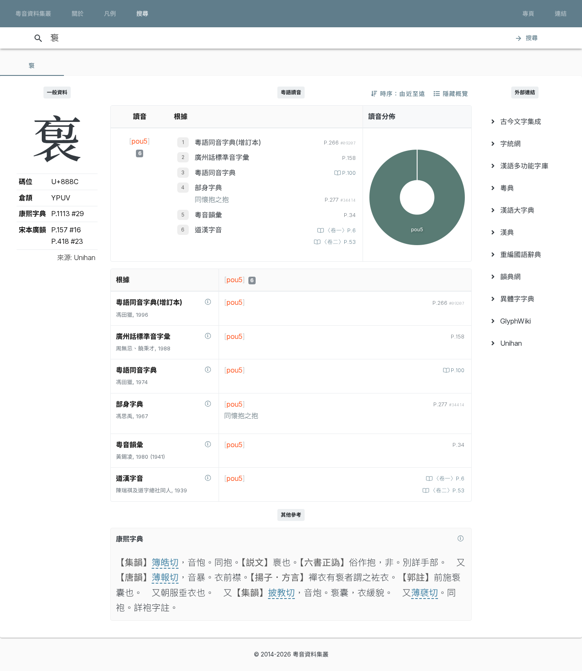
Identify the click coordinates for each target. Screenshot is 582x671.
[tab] (32, 65)
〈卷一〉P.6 (340, 230)
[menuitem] (525, 121)
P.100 (349, 173)
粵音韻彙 (208, 215)
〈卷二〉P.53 (339, 242)
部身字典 (208, 187)
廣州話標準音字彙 (222, 157)
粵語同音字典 (215, 172)
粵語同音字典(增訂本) (228, 142)
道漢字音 (208, 230)
